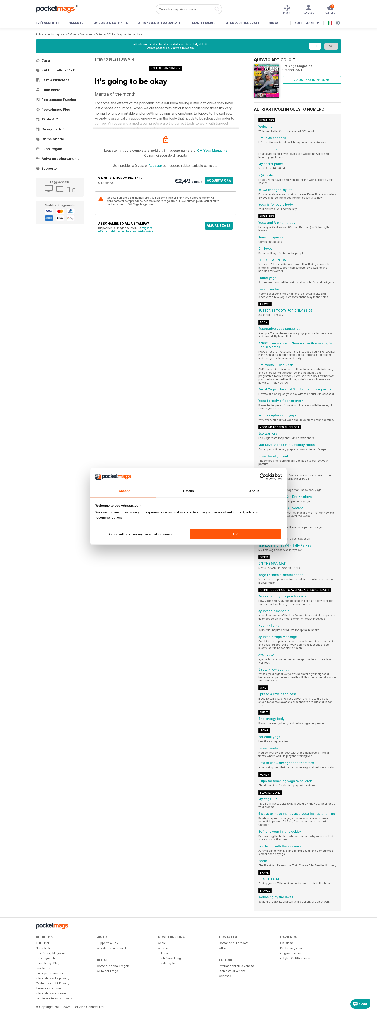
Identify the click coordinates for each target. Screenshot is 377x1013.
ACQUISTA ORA (219, 180)
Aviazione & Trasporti (159, 23)
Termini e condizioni (49, 988)
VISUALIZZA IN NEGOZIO (312, 80)
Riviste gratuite (46, 958)
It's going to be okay (129, 34)
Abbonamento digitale (50, 34)
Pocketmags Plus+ (56, 109)
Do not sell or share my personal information (141, 534)
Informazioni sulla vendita (236, 966)
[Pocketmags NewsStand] (57, 8)
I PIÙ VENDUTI (47, 23)
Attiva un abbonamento (60, 159)
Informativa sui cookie (51, 993)
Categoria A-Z (53, 129)
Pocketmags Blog (47, 963)
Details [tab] (188, 491)
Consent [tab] (123, 491)
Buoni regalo (51, 149)
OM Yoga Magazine (80, 34)
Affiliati (223, 948)
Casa (45, 60)
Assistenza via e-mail (111, 948)
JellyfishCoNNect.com (295, 958)
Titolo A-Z (49, 119)
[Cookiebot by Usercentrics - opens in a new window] (263, 476)
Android (163, 948)
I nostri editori (45, 968)
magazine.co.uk (291, 953)
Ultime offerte (52, 139)
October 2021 (104, 34)
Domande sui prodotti (233, 943)
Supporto (49, 168)
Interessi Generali (241, 23)
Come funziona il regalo (113, 966)
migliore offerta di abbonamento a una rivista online (125, 229)
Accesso (155, 165)
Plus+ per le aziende (50, 973)
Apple (162, 943)
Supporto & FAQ (107, 943)
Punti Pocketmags (170, 958)
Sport (274, 23)
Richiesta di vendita (232, 971)
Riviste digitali (167, 963)
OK (235, 534)
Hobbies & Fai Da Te (110, 23)
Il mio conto (50, 90)
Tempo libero (202, 23)
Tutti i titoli (43, 943)
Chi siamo (287, 943)
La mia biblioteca (55, 80)
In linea (163, 953)
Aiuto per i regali (108, 971)
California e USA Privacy (52, 983)
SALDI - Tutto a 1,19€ (58, 70)
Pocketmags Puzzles (58, 100)
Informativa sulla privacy (52, 978)
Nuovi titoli (43, 948)
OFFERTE (76, 23)
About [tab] (254, 491)
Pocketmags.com (291, 948)
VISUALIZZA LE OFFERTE (219, 227)
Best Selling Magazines (51, 953)
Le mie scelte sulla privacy (54, 998)
